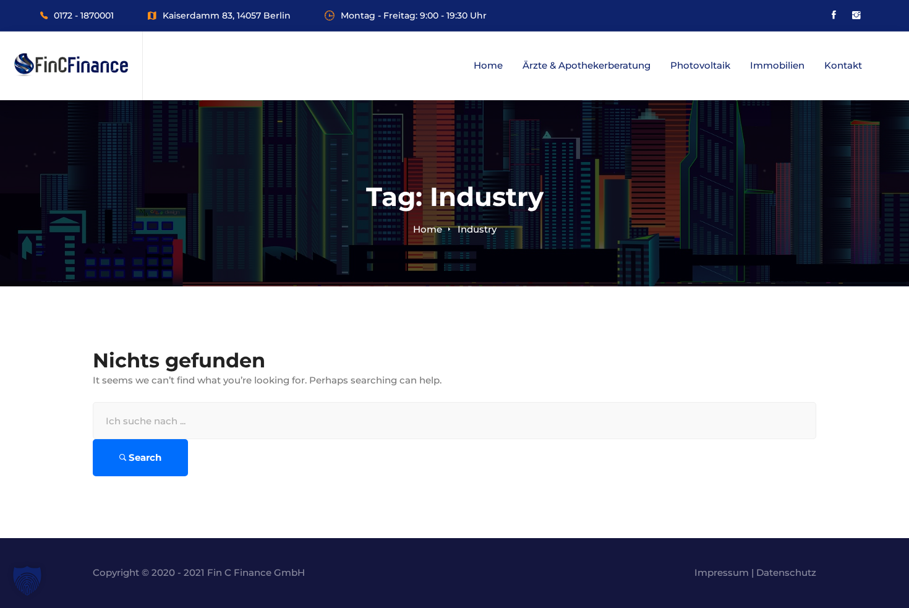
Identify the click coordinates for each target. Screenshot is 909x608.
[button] (27, 581)
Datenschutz (786, 572)
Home (427, 229)
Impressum (721, 572)
